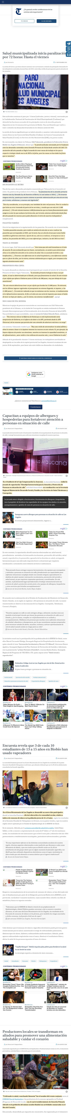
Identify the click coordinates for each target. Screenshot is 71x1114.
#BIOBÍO (33, 961)
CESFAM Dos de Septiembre (13, 1099)
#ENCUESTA (25, 961)
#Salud (6, 382)
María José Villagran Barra (15, 428)
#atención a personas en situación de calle (16, 681)
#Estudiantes (15, 961)
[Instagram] (48, 392)
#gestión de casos (53, 681)
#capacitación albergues (38, 681)
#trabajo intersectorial (39, 677)
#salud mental (8, 677)
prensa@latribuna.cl (49, 401)
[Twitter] (35, 392)
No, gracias (24, 21)
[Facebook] (22, 392)
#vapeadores (53, 961)
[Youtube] (61, 392)
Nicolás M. (11, 62)
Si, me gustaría (47, 21)
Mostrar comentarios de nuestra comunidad (36, 358)
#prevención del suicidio (23, 677)
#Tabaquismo (43, 961)
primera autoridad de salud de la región (39, 828)
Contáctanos (35, 407)
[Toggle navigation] (2, 2)
